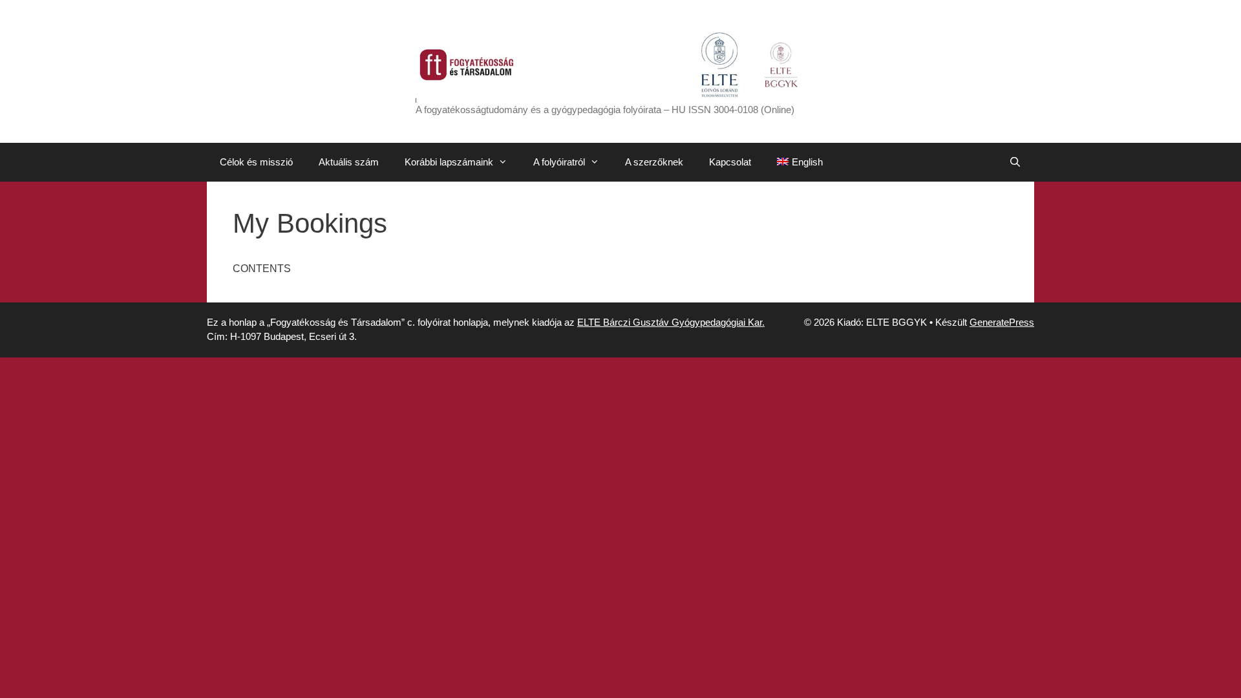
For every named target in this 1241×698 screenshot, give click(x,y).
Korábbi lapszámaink (449, 161)
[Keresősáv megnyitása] (1015, 162)
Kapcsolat (730, 161)
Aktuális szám (349, 161)
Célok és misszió (256, 161)
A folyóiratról (559, 161)
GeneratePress (1002, 322)
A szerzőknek (654, 161)
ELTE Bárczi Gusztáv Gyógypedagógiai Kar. (671, 322)
